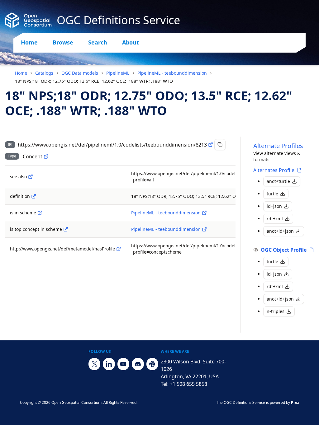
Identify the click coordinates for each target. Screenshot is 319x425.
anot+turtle (278, 181)
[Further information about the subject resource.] (30, 176)
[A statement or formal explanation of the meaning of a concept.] (33, 196)
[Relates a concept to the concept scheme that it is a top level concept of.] (65, 229)
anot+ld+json (280, 231)
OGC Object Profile (284, 249)
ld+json (274, 206)
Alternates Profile (273, 170)
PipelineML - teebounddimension (172, 73)
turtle (272, 194)
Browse (63, 42)
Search (97, 42)
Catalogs (44, 73)
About (130, 42)
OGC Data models (79, 73)
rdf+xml (275, 219)
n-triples (275, 311)
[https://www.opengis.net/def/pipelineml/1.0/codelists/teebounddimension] (204, 212)
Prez (295, 402)
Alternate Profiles (278, 146)
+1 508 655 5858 (188, 384)
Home (29, 42)
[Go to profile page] (299, 170)
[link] (94, 81)
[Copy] (220, 144)
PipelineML (117, 73)
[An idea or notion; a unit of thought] (46, 156)
